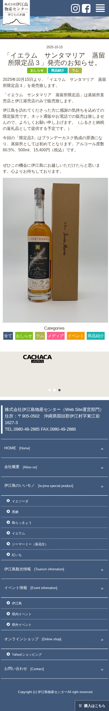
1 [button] (50, 391)
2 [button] (55, 391)
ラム (75, 70)
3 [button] (60, 391)
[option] (54, 360)
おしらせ (37, 70)
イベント (76, 336)
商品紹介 (57, 70)
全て (8, 336)
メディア (56, 336)
